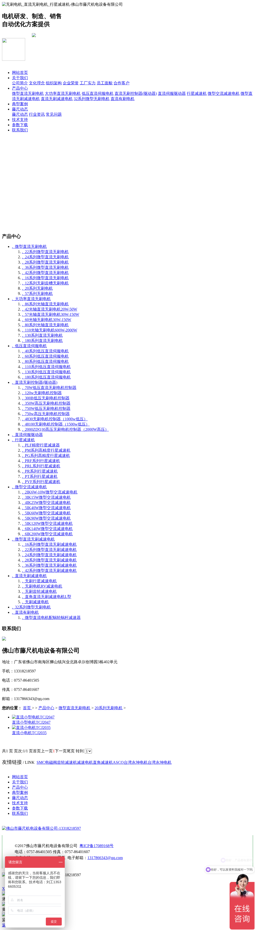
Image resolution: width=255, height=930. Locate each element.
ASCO (118, 762)
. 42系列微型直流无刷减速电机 (49, 570)
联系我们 (20, 130)
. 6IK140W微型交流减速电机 (47, 529)
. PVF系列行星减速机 (41, 482)
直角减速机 (103, 762)
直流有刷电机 (122, 99)
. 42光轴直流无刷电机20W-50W (49, 309)
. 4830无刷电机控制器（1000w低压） (55, 419)
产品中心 (20, 88)
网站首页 (20, 72)
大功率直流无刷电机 (63, 93)
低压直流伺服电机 (98, 93)
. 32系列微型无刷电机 (31, 607)
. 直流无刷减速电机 (29, 576)
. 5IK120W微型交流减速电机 (47, 523)
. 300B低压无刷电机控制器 (45, 398)
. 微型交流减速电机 (29, 487)
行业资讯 (37, 114)
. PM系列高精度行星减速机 (46, 450)
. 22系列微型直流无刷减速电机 (49, 549)
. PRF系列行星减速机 (41, 461)
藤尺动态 (20, 109)
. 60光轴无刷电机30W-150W (46, 320)
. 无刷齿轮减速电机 (39, 591)
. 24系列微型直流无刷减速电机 (49, 555)
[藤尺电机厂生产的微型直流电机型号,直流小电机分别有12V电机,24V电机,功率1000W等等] (31, 727)
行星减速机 (197, 93)
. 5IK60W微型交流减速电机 (46, 513)
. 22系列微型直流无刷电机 (45, 252)
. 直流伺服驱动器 (27, 435)
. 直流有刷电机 (25, 612)
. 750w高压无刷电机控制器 (46, 414)
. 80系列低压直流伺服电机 (45, 361)
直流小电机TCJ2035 (29, 733)
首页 (27, 708)
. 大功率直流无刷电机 (31, 299)
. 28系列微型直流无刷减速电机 (49, 560)
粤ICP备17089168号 (96, 846)
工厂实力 (88, 83)
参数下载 (20, 125)
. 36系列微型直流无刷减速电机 (49, 565)
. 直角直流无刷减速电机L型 (46, 597)
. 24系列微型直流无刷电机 (45, 257)
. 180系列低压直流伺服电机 (46, 377)
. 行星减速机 (23, 440)
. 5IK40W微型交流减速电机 (46, 508)
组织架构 (54, 83)
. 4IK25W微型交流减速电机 (46, 502)
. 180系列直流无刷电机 (42, 340)
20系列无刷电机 (109, 708)
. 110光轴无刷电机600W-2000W (49, 330)
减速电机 (85, 762)
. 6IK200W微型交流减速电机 (47, 534)
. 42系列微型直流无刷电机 (45, 273)
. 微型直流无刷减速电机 (33, 539)
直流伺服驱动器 (172, 93)
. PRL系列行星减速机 (41, 466)
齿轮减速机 (67, 762)
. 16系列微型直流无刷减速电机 (49, 544)
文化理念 (37, 83)
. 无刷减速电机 (35, 602)
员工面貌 (105, 83)
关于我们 (20, 78)
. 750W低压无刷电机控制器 (46, 408)
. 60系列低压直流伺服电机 (45, 356)
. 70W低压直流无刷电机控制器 (49, 387)
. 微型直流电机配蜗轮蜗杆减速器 (51, 617)
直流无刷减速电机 (57, 99)
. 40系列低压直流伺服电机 (45, 351)
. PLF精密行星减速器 (41, 445)
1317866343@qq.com (105, 858)
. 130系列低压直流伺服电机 (46, 372)
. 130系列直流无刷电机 (42, 335)
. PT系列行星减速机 (40, 476)
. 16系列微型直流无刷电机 (45, 278)
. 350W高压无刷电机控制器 (46, 403)
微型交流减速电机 (224, 93)
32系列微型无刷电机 (92, 99)
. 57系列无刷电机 (37, 293)
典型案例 (20, 104)
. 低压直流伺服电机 (29, 346)
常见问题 (54, 114)
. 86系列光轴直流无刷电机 (45, 304)
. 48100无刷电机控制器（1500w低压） (56, 424)
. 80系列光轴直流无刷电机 (45, 325)
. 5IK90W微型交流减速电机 (46, 518)
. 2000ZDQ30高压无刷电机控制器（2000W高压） (65, 429)
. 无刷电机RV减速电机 (42, 586)
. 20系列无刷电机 (37, 288)
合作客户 (121, 83)
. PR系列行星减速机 (40, 471)
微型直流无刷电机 (28, 93)
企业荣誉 (71, 83)
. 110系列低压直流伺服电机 (46, 367)
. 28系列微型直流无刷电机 (45, 262)
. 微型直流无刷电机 (29, 246)
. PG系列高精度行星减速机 (46, 455)
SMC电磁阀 (47, 762)
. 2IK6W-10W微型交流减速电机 (49, 492)
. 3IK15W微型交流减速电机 (46, 497)
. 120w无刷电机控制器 (42, 393)
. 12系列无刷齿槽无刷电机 (45, 283)
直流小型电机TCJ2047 (31, 722)
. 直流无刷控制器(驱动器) (34, 382)
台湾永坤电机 (136, 762)
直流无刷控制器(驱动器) (136, 93)
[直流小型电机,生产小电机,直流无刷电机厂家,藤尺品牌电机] (33, 717)
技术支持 (20, 119)
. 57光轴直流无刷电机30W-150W (50, 314)
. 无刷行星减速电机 (39, 581)
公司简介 (20, 83)
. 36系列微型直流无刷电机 (45, 267)
